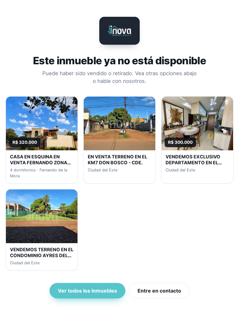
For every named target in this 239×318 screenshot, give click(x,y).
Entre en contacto (159, 291)
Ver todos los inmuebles (87, 291)
